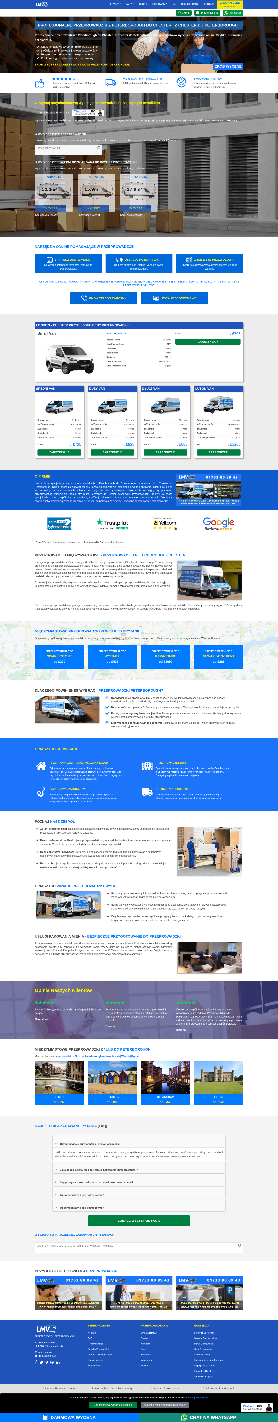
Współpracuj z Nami (204, 1365)
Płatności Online (202, 1354)
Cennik (143, 3)
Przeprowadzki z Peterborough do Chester (103, 542)
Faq (174, 3)
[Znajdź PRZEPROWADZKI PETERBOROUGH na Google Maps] (47, 1363)
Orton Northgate (149, 1332)
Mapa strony (94, 1365)
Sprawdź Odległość (204, 1376)
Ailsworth (145, 1343)
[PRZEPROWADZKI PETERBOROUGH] (46, 1329)
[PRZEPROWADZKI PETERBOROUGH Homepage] (42, 4)
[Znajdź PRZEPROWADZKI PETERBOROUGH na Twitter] (41, 1363)
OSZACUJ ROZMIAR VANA (139, 264)
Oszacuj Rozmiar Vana (205, 1338)
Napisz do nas (44, 1352)
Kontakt (209, 3)
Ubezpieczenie (95, 1360)
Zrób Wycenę (228, 66)
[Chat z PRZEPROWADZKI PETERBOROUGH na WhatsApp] (185, 1417)
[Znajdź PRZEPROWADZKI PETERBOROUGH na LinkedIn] (58, 1363)
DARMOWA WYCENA (72, 1417)
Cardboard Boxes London (165, 1388)
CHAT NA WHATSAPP (213, 1417)
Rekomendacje (190, 3)
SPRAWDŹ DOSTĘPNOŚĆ (68, 264)
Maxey (144, 1365)
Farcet (144, 1349)
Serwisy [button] (114, 3)
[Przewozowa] (139, 1293)
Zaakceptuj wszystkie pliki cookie (113, 1405)
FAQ (90, 1338)
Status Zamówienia (203, 1343)
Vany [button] (129, 3)
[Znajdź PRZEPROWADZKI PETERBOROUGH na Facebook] (36, 1363)
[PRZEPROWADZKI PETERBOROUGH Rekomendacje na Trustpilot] (112, 523)
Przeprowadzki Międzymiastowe (66, 542)
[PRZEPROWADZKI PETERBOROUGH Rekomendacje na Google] (218, 523)
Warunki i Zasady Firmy (100, 1354)
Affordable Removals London (59, 1388)
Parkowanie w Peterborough (208, 1360)
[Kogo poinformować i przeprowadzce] (68, 1293)
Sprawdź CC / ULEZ (204, 1371)
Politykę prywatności (196, 1397)
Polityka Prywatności (98, 1349)
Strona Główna (42, 542)
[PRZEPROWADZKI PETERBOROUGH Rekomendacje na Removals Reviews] (59, 523)
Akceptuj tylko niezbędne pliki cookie (165, 1405)
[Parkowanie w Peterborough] (209, 1293)
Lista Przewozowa (203, 1349)
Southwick (146, 1354)
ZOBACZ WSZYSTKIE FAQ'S (139, 1220)
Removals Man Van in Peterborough (112, 1388)
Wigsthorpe (147, 1360)
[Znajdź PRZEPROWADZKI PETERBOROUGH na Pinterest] (52, 1363)
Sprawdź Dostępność (205, 1332)
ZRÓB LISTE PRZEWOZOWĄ (209, 264)
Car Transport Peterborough (219, 1388)
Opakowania (159, 3)
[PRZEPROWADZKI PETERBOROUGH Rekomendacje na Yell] (165, 523)
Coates (144, 1338)
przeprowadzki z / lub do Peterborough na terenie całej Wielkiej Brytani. (98, 1056)
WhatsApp (235, 12)
